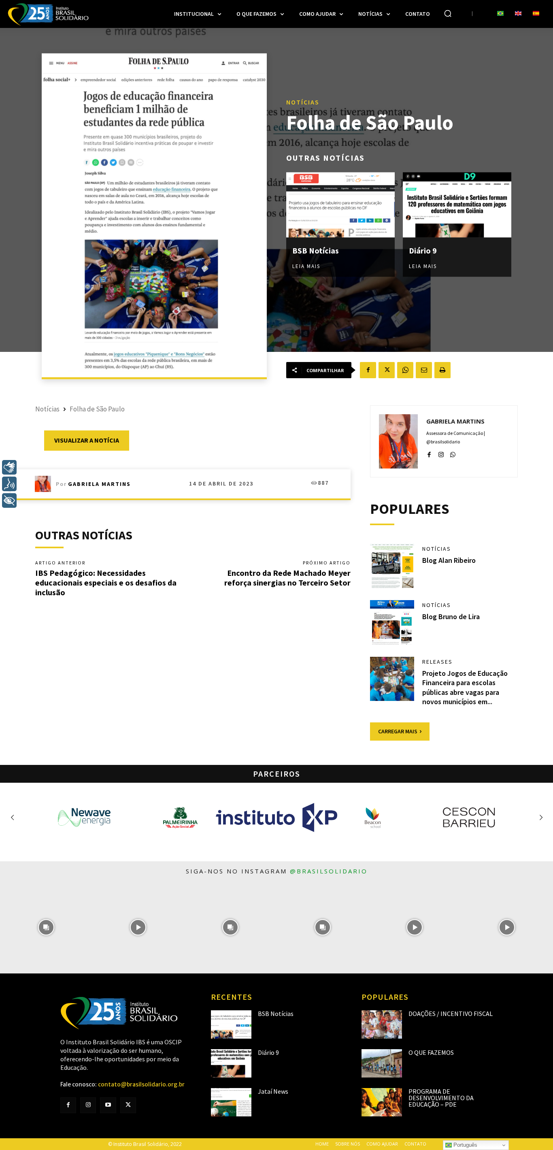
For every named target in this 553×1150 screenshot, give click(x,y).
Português (464, 1145)
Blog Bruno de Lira (451, 616)
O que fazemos (431, 1052)
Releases (437, 661)
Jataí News (273, 1091)
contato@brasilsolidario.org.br (141, 1084)
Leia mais (306, 266)
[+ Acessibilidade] (9, 500)
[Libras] (9, 467)
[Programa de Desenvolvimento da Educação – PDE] (382, 1102)
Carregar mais (397, 731)
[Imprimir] (442, 370)
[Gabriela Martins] (45, 484)
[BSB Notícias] (340, 205)
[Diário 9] (457, 205)
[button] (448, 13)
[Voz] (9, 484)
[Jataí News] (231, 1102)
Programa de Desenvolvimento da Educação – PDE (441, 1097)
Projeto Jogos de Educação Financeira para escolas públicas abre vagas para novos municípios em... (465, 687)
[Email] (424, 370)
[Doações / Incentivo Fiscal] (382, 1024)
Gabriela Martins (99, 484)
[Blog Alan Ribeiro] (392, 566)
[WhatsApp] (405, 370)
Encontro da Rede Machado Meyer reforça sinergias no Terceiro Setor (287, 578)
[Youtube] (108, 1105)
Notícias (302, 102)
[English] (518, 13)
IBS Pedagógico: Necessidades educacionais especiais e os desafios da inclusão (106, 582)
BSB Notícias (315, 250)
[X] (387, 370)
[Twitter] (128, 1105)
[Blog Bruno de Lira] (392, 622)
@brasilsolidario (329, 871)
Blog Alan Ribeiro (449, 560)
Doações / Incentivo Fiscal (450, 1013)
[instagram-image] (46, 927)
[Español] (536, 13)
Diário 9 (423, 250)
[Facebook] (368, 370)
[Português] (500, 13)
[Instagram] (441, 453)
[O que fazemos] (382, 1063)
